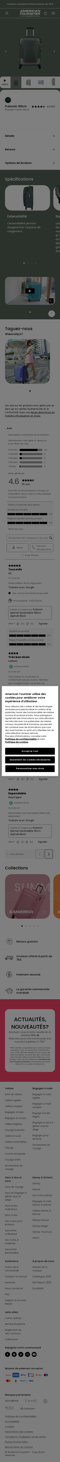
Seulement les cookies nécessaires (30, 759)
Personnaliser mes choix (30, 768)
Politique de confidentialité (21, 739)
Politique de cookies (16, 742)
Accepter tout (30, 751)
